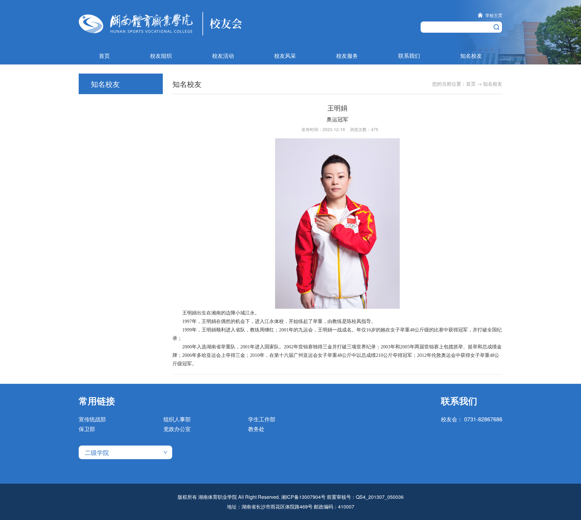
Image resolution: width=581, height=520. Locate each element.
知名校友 (471, 55)
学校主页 (493, 15)
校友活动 (223, 55)
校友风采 (285, 55)
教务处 (256, 429)
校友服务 (347, 55)
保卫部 (87, 429)
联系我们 (409, 55)
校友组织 (161, 55)
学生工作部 (261, 419)
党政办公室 (177, 429)
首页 (104, 55)
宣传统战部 (92, 419)
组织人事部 (177, 419)
